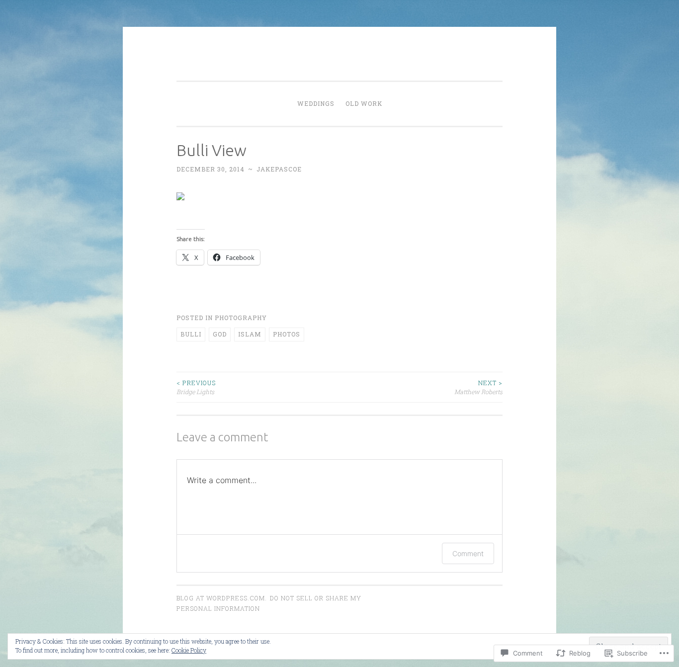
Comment (468, 553)
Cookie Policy (188, 650)
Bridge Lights (196, 387)
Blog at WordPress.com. (221, 598)
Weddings (316, 103)
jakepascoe (279, 169)
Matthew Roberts (478, 387)
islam (249, 334)
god (220, 334)
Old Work (363, 103)
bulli (190, 334)
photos (286, 334)
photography (241, 318)
